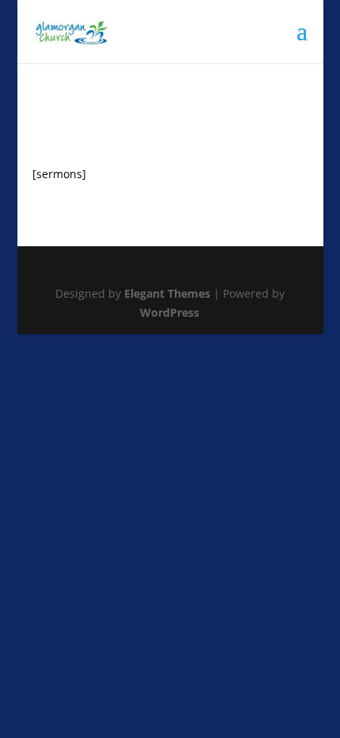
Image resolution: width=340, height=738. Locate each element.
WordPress (169, 312)
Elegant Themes (167, 293)
